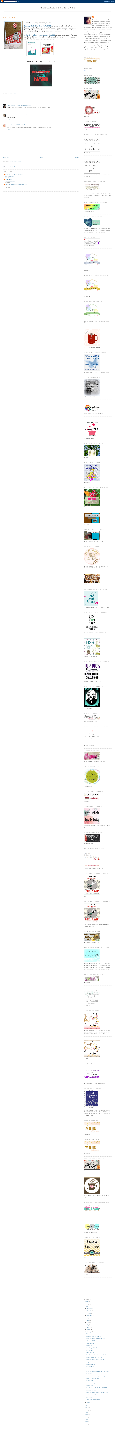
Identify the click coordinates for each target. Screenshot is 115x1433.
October (89, 1313)
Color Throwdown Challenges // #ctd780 (39, 35)
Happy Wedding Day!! (91, 1362)
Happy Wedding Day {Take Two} (94, 1357)
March (88, 1329)
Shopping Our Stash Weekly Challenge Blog (16, 184)
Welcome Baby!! (90, 1343)
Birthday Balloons (90, 1380)
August (89, 1318)
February (89, 1332)
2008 (86, 1424)
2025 (86, 1304)
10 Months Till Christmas (92, 1341)
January (89, 1402)
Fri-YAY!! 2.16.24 (90, 1364)
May (88, 1325)
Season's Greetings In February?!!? (94, 1383)
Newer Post (6, 157)
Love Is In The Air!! (91, 1390)
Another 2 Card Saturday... (92, 1395)
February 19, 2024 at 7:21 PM (18, 125)
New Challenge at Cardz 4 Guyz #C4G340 (96, 1387)
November (89, 1311)
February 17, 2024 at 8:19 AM (23, 105)
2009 (86, 1421)
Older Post (76, 157)
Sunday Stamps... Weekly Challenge (14, 174)
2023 (86, 1405)
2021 (86, 1410)
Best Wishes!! (89, 1350)
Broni (8, 125)
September (89, 1315)
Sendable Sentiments (57, 7)
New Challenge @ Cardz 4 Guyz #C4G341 (96, 1355)
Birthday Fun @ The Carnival (93, 1336)
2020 (86, 1412)
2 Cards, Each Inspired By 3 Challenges (96, 1376)
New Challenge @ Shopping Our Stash (95, 1338)
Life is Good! (89, 1397)
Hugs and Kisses (90, 1366)
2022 (86, 1407)
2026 (86, 1301)
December (89, 1308)
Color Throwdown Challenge (17, 95)
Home (41, 157)
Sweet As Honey (90, 1352)
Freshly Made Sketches (34, 95)
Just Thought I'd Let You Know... (94, 1348)
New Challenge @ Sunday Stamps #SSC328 (97, 1392)
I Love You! (89, 1373)
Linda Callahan (11, 105)
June (88, 1322)
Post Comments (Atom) (15, 161)
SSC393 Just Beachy (9, 176)
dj (94, 17)
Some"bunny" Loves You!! (92, 1378)
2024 (86, 1306)
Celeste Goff (10, 115)
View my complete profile (91, 52)
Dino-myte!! (89, 1334)
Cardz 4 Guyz (8, 179)
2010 (86, 1419)
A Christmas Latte (90, 1369)
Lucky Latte (89, 1345)
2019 (86, 1414)
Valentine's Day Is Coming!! (93, 1399)
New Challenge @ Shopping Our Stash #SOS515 (98, 1371)
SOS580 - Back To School (10, 186)
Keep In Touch (90, 1385)
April (88, 1327)
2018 (86, 1417)
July (88, 1320)
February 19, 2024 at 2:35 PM (21, 115)
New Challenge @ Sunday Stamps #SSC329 (97, 1359)
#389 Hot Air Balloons (10, 181)
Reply (8, 110)
